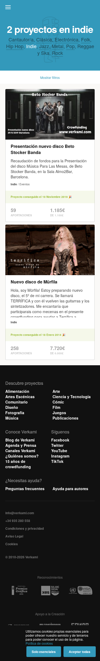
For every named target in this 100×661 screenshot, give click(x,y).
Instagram (60, 456)
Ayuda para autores (70, 488)
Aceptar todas (79, 651)
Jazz (44, 46)
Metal (57, 46)
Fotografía (14, 412)
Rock (57, 52)
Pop (70, 46)
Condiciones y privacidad (24, 528)
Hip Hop (14, 46)
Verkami (50, 9)
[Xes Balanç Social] (50, 590)
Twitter (57, 445)
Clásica (44, 39)
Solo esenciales (44, 651)
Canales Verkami (20, 450)
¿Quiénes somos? (22, 456)
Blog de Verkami (20, 440)
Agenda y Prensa (20, 445)
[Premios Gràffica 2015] (19, 590)
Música (11, 418)
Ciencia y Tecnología (72, 396)
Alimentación (17, 391)
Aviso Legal (14, 536)
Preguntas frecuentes (25, 488)
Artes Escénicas (20, 396)
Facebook (60, 440)
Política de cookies (39, 643)
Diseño (11, 407)
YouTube (59, 450)
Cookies (11, 543)
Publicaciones (65, 418)
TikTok (57, 461)
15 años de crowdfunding (18, 464)
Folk (85, 39)
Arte (56, 391)
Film (56, 407)
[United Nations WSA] (80, 590)
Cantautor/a (21, 39)
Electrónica (66, 39)
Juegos (59, 412)
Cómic (58, 402)
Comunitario (16, 402)
